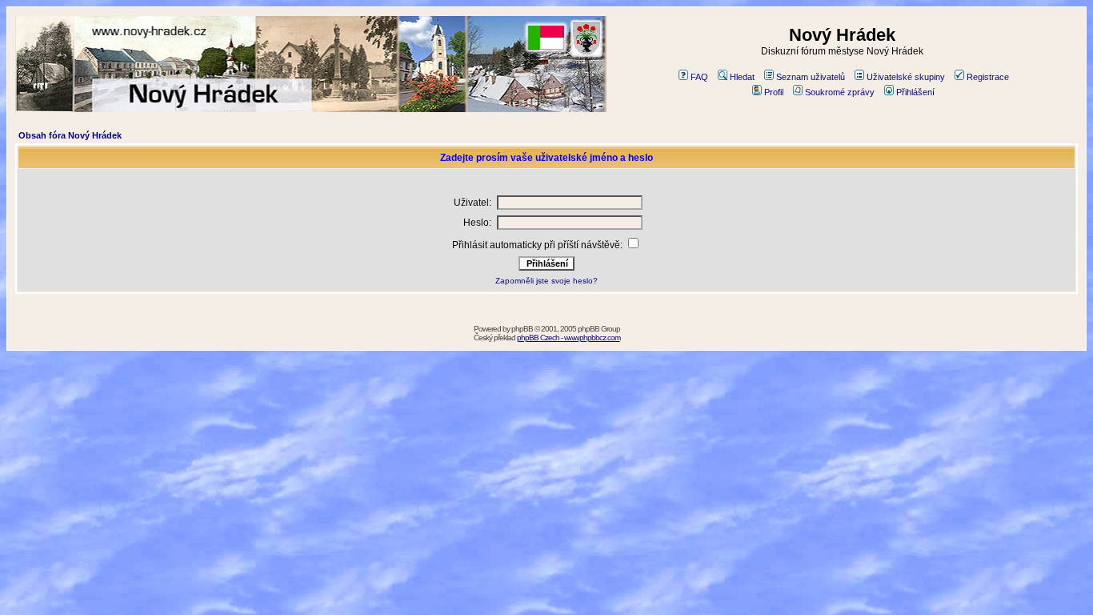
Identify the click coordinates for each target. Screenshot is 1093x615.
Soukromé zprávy (840, 92)
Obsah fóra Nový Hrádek (70, 135)
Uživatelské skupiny (906, 77)
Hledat (742, 77)
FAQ (699, 77)
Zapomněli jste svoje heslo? (546, 280)
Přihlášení (915, 92)
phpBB (522, 328)
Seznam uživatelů (810, 77)
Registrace (988, 77)
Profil (773, 92)
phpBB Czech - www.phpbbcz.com (568, 337)
